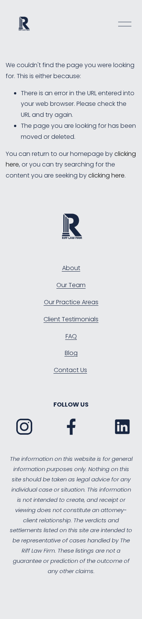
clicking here (106, 175)
